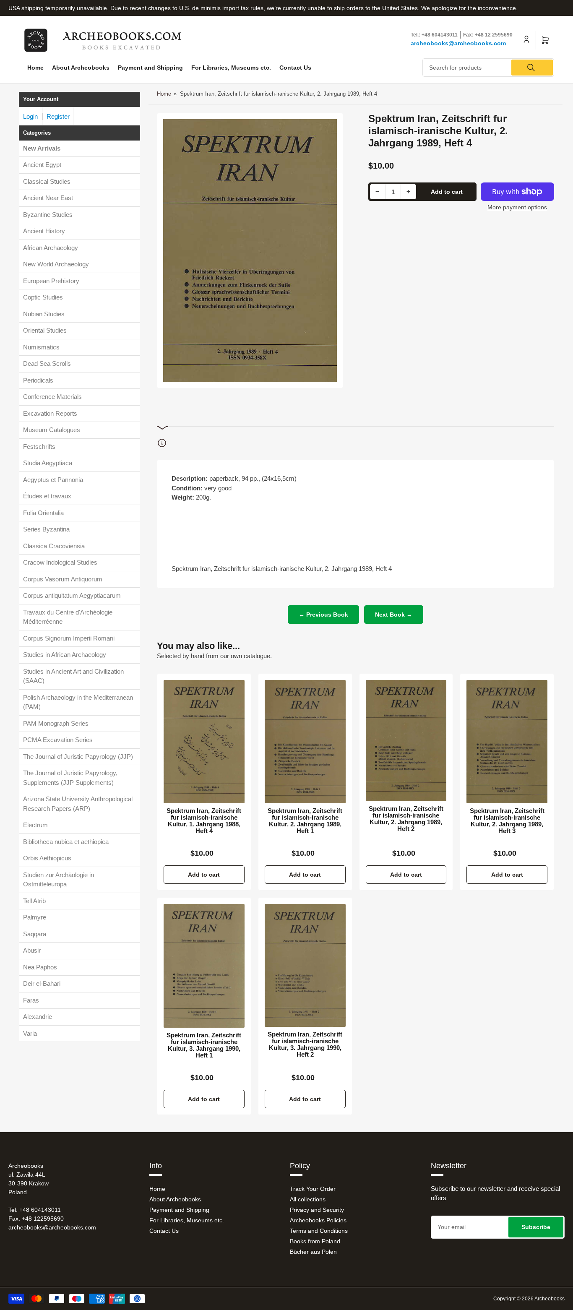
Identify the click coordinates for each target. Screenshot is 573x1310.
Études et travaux (47, 496)
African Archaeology (50, 247)
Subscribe (535, 1227)
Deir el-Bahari (41, 983)
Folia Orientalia (43, 512)
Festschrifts (39, 446)
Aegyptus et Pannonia (53, 479)
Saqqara (34, 933)
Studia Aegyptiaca (47, 462)
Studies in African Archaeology (64, 654)
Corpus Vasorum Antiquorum (62, 578)
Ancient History (44, 230)
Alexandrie (37, 1016)
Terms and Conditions (319, 1230)
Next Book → (393, 614)
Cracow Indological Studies (60, 562)
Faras (31, 999)
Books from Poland (315, 1241)
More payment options (517, 207)
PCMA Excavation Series (58, 739)
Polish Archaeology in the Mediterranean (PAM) (78, 701)
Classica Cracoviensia (54, 545)
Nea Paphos (40, 966)
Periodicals (38, 379)
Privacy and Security (317, 1209)
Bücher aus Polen (313, 1251)
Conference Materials (52, 396)
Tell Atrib (34, 900)
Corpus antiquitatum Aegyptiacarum (72, 595)
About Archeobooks (80, 67)
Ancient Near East (48, 197)
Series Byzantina (46, 529)
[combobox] (488, 67)
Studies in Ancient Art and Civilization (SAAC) (73, 675)
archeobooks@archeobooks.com (458, 43)
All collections (308, 1199)
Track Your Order (313, 1188)
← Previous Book (323, 614)
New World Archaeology (56, 264)
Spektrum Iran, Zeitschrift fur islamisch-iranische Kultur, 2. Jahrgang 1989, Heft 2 (406, 818)
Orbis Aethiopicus (47, 858)
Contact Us (295, 67)
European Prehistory (51, 280)
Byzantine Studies (48, 214)
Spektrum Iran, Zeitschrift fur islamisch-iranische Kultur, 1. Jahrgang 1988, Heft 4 (204, 820)
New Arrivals (41, 147)
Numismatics (41, 346)
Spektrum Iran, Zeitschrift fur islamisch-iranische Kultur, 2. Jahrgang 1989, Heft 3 (507, 820)
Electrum (35, 824)
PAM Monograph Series (56, 723)
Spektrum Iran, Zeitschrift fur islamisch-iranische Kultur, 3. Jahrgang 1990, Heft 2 (305, 1044)
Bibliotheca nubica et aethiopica (66, 841)
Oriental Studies (45, 330)
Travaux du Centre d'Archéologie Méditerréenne (67, 616)
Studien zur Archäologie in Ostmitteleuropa (58, 879)
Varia (30, 1033)
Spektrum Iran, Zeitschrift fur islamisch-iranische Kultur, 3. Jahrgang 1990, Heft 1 (204, 1045)
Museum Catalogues (51, 429)
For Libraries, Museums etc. (231, 67)
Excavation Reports (50, 413)
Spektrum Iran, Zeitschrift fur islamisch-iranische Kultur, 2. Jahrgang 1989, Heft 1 (305, 820)
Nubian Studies (44, 313)
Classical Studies (46, 181)
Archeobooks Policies (318, 1220)
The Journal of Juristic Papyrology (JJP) (78, 756)
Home (35, 67)
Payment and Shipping (150, 67)
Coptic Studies (43, 297)
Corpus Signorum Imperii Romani (69, 637)
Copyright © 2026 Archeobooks (529, 1299)
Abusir (32, 950)
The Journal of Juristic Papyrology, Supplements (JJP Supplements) (70, 777)
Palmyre (34, 917)
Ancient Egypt (42, 164)
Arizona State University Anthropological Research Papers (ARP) (78, 803)
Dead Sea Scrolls (47, 363)
